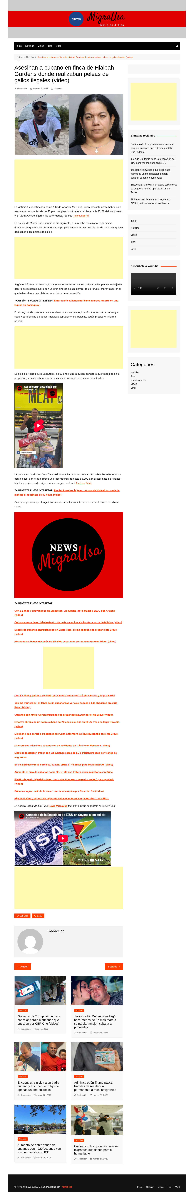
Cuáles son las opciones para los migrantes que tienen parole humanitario (96, 1150)
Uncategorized (138, 380)
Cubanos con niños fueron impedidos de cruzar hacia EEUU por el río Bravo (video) (63, 714)
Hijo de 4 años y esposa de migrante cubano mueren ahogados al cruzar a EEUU (61, 798)
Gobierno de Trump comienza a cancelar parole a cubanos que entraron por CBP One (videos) (39, 1020)
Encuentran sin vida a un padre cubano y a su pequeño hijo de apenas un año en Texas (39, 1086)
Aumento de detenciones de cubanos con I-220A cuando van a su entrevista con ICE (39, 1148)
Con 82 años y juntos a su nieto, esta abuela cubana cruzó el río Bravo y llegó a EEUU (64, 695)
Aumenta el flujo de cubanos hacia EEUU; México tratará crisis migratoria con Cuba (63, 771)
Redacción (22, 88)
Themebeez (66, 1186)
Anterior (24, 966)
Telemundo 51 (81, 215)
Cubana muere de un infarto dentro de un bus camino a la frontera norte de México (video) (68, 622)
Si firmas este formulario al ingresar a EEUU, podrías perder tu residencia (151, 201)
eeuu (39, 916)
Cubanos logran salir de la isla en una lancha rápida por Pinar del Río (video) (59, 791)
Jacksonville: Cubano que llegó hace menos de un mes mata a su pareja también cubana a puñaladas (150, 174)
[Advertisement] (68, 181)
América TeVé (83, 483)
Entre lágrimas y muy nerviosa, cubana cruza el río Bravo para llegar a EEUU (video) (63, 764)
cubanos (24, 916)
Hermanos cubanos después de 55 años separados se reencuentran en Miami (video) (65, 641)
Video (41, 46)
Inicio (19, 46)
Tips (50, 46)
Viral (58, 46)
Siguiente (112, 966)
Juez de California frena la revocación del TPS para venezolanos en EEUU (153, 161)
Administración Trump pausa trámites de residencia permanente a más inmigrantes (95, 1086)
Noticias (29, 46)
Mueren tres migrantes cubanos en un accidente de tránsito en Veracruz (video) (62, 745)
